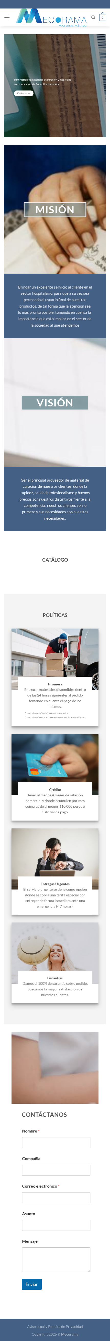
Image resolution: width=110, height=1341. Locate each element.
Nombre (30, 1130)
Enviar (32, 1284)
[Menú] (7, 17)
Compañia (31, 1158)
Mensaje (30, 1241)
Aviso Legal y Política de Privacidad (55, 1326)
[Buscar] (93, 17)
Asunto (28, 1213)
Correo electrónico (40, 1185)
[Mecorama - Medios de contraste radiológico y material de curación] (51, 17)
